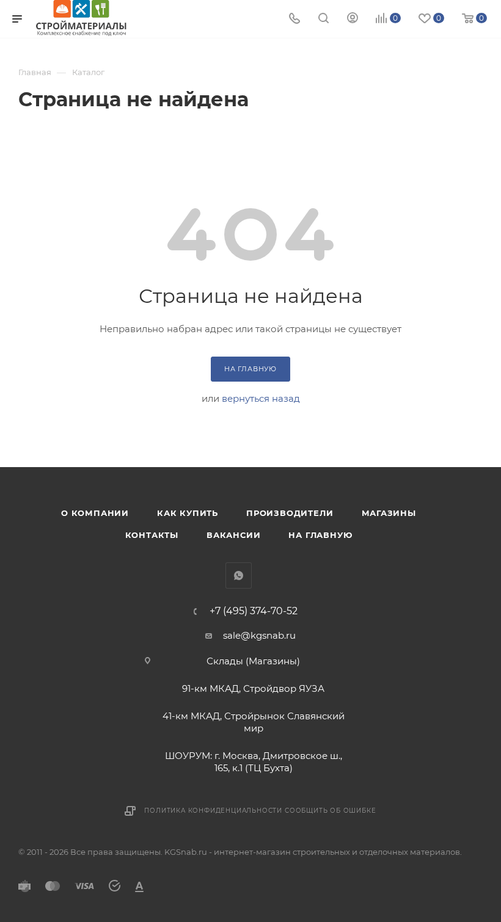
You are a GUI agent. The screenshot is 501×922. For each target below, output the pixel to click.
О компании (95, 513)
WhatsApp (238, 575)
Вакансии (233, 535)
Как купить (187, 513)
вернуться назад (261, 398)
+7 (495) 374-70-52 (254, 611)
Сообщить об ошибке (330, 811)
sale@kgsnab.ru (259, 635)
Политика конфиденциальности (213, 811)
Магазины (389, 513)
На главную (320, 535)
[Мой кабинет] (352, 19)
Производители (289, 513)
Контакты (151, 535)
